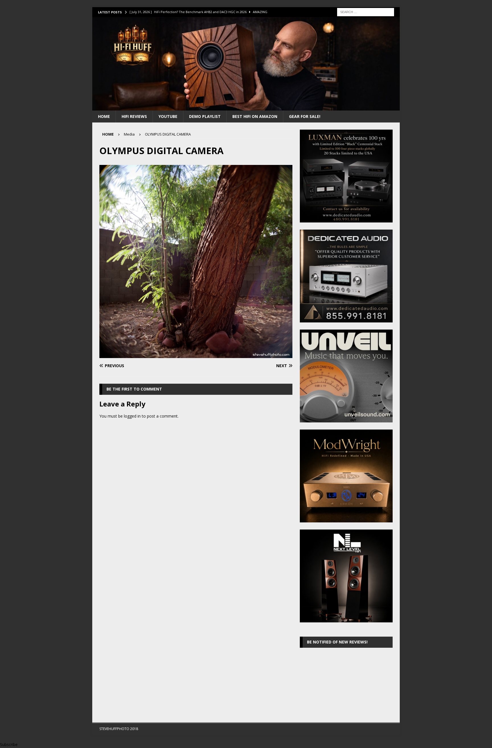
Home (104, 116)
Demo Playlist (205, 116)
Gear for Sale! (304, 116)
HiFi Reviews (134, 116)
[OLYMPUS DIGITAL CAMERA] (195, 354)
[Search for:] (365, 11)
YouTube (168, 116)
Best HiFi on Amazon (254, 116)
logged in (132, 416)
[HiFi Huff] (246, 107)
